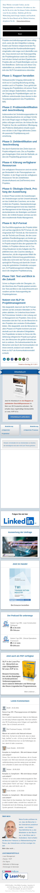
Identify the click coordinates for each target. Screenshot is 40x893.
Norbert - (13, 769)
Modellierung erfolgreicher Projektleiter (7, 430)
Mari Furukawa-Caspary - (18, 729)
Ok (20, 28)
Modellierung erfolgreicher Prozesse (31, 430)
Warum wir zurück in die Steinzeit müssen (17, 733)
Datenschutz (16, 891)
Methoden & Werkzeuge (10, 864)
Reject (20, 34)
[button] (4, 359)
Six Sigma (6, 861)
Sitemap (22, 891)
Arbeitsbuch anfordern (20, 417)
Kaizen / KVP (7, 859)
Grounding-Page (30, 891)
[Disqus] (20, 479)
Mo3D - (13, 708)
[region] (20, 19)
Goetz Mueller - (15, 748)
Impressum (8, 891)
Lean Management (8, 856)
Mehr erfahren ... (30, 692)
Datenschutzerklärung (23, 21)
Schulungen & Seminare (10, 867)
